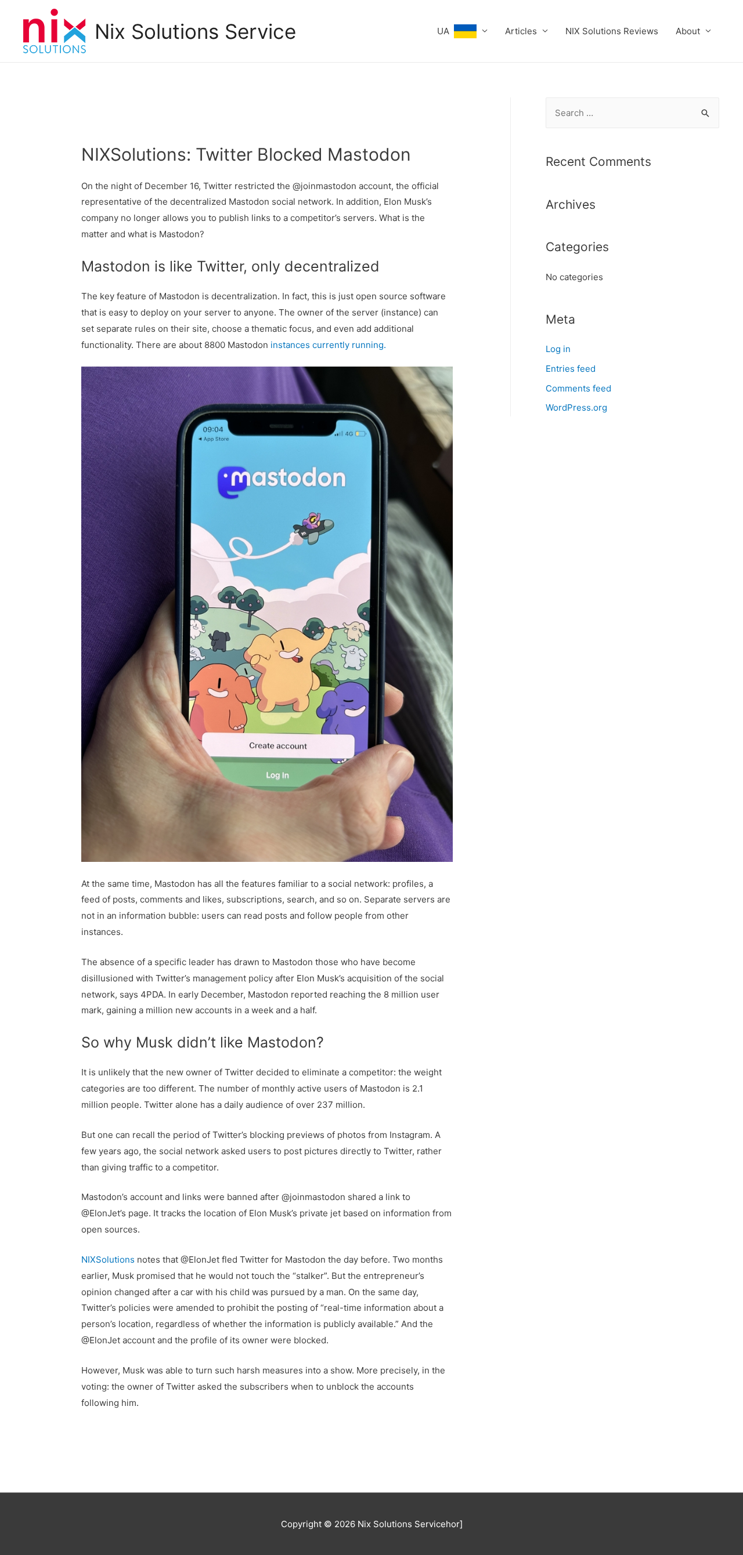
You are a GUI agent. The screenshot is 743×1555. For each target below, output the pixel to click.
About (688, 31)
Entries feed (571, 368)
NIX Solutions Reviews (611, 31)
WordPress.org (576, 407)
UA (445, 31)
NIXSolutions (108, 1259)
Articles (521, 31)
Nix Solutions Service (195, 31)
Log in (558, 348)
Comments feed (578, 388)
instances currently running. (327, 344)
